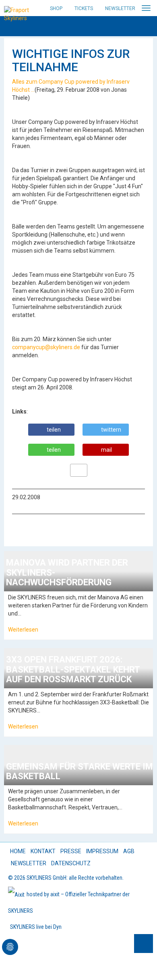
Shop (56, 8)
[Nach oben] (143, 943)
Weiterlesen (23, 629)
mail (106, 450)
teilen (54, 429)
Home (18, 851)
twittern (111, 429)
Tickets (83, 8)
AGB (128, 851)
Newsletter (120, 8)
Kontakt (43, 851)
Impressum (102, 851)
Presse (70, 851)
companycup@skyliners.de (46, 347)
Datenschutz (71, 863)
